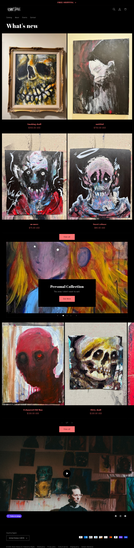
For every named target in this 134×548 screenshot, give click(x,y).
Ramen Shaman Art (17, 547)
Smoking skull (34, 124)
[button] (114, 9)
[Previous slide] (57, 315)
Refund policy (41, 547)
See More (67, 299)
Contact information (87, 547)
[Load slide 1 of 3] (63, 315)
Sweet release (99, 224)
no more (34, 224)
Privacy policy (51, 547)
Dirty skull (96, 410)
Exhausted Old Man (32, 410)
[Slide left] (62, 423)
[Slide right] (72, 423)
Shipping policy (74, 547)
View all (67, 237)
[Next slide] (76, 315)
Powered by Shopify (29, 547)
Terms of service (63, 547)
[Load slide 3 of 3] (71, 315)
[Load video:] (67, 473)
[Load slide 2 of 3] (67, 315)
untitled (100, 124)
